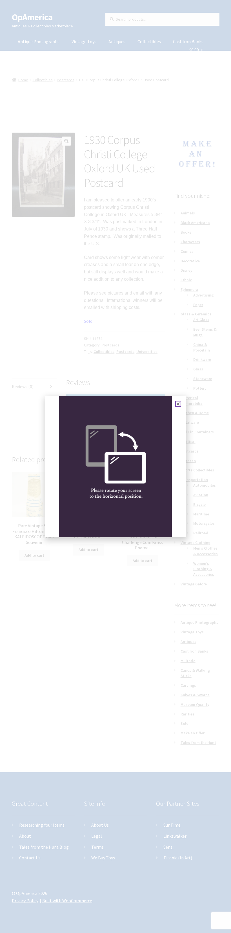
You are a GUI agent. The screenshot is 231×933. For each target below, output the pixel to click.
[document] (115, 466)
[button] (178, 404)
